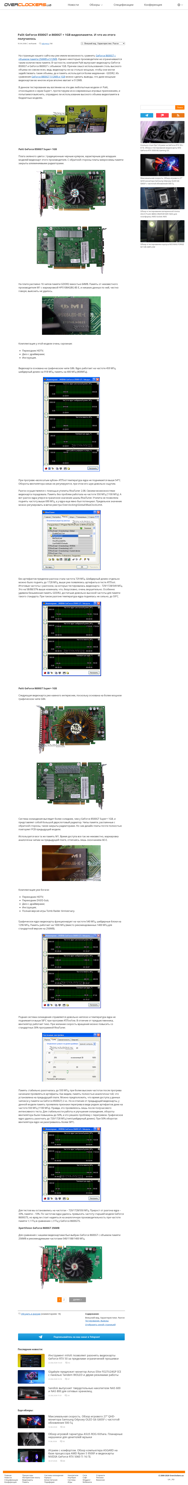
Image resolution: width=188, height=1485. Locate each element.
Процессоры (27, 1475)
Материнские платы (31, 1477)
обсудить (45, 44)
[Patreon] (162, 115)
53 (69, 1363)
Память (25, 1482)
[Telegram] (146, 115)
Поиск (180, 107)
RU (173, 1479)
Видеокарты (27, 1480)
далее (76, 1299)
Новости (73, 4)
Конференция (153, 4)
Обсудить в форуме (31, 1313)
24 (68, 1395)
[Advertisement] (71, 20)
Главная (7, 1475)
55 (64, 1441)
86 (64, 1461)
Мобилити (87, 1482)
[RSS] (178, 115)
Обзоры (95, 4)
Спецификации (124, 4)
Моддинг (86, 1480)
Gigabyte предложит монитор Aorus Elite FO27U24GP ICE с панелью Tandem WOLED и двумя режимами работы (84, 1373)
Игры (70, 1482)
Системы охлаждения (53, 1475)
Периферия (49, 1482)
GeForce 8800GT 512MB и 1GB (48, 76)
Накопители (73, 1475)
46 (64, 1427)
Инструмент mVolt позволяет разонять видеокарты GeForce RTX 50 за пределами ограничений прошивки (83, 1357)
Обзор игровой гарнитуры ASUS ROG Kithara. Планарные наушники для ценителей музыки (85, 1435)
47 (69, 1379)
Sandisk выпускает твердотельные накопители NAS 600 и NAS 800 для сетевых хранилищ (84, 1389)
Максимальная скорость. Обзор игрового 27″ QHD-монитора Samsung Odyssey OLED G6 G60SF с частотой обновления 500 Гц (84, 1419)
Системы (71, 1480)
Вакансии (100, 1480)
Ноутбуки (72, 1477)
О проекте (100, 1475)
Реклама (100, 1477)
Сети (85, 1475)
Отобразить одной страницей (100, 1324)
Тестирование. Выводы (97, 1320)
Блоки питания (50, 1480)
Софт (85, 1477)
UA (169, 1479)
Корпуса (47, 1477)
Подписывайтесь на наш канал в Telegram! (77, 1337)
